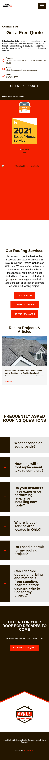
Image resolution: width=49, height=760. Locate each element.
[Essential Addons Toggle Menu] (42, 6)
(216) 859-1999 (14, 279)
